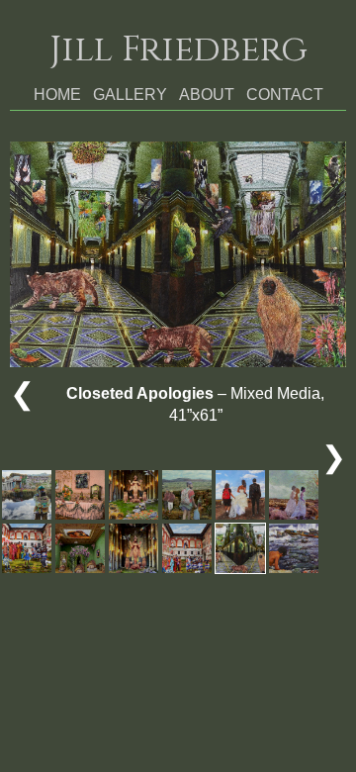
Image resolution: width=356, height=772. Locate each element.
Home (57, 94)
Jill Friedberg (178, 49)
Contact (284, 94)
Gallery (130, 94)
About (206, 94)
